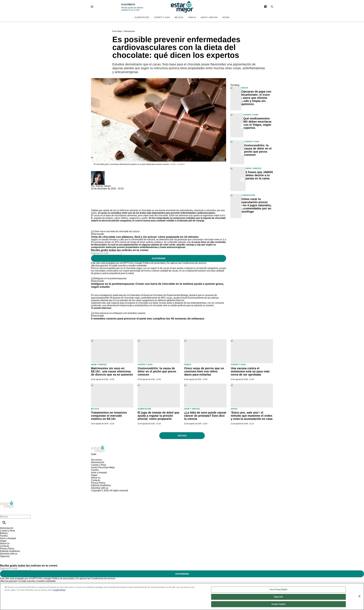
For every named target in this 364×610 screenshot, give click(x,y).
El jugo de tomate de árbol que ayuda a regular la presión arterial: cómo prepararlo (158, 415)
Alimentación (142, 17)
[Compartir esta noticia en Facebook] (101, 191)
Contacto (95, 480)
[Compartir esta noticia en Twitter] (108, 191)
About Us (95, 477)
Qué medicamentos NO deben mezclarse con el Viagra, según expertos (257, 123)
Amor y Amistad (209, 17)
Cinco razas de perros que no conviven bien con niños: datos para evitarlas (204, 371)
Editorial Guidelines (101, 485)
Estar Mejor (117, 31)
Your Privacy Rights (278, 589)
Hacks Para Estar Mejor (103, 467)
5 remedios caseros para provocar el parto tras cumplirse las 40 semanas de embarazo (147, 318)
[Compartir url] (94, 206)
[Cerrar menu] (3, 511)
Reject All (278, 597)
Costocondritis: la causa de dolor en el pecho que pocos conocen (258, 150)
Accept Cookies (278, 604)
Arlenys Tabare (103, 186)
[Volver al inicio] (7, 502)
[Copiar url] (97, 199)
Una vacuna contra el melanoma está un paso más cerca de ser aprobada (250, 371)
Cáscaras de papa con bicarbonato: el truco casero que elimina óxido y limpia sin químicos (256, 98)
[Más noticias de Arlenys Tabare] (98, 172)
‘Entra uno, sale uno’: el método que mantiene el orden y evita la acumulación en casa (251, 415)
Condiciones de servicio (194, 263)
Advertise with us (99, 488)
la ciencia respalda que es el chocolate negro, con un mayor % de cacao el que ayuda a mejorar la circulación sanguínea (157, 268)
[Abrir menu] (92, 6)
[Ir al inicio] (182, 449)
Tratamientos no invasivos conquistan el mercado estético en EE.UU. (109, 415)
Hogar (225, 17)
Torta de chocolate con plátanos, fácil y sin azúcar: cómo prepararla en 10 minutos (145, 236)
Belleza (179, 17)
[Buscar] (4, 522)
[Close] (359, 596)
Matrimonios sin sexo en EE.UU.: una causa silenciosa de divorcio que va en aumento (112, 371)
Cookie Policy (59, 590)
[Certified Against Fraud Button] (101, 493)
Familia (192, 17)
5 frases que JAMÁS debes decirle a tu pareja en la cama (259, 175)
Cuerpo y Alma (162, 17)
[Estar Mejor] (182, 7)
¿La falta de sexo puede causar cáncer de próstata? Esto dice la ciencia (205, 415)
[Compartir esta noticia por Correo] (115, 191)
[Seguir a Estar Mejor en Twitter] (272, 6)
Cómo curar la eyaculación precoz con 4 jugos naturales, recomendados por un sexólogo (256, 205)
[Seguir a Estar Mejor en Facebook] (265, 6)
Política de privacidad (154, 263)
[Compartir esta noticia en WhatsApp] (94, 191)
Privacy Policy (98, 483)
